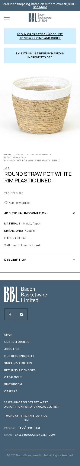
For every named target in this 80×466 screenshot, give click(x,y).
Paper (37, 223)
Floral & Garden (37, 154)
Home (8, 154)
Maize (27, 223)
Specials (17, 193)
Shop (19, 154)
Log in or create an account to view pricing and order (40, 36)
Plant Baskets (13, 157)
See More (40, 7)
